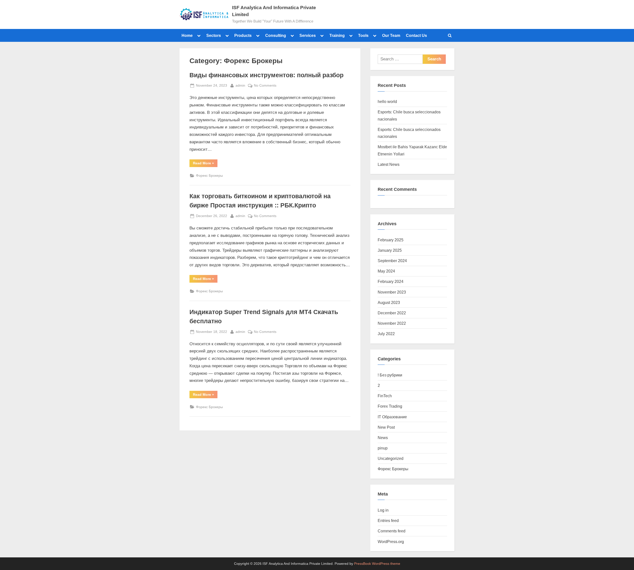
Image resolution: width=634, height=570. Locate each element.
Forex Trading (390, 406)
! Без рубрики (390, 375)
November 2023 (392, 292)
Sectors (213, 35)
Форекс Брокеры (209, 175)
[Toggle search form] (450, 35)
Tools (363, 35)
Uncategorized (390, 458)
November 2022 (392, 323)
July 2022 (386, 333)
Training (337, 35)
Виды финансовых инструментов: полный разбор (266, 75)
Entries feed (388, 520)
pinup (383, 448)
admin (240, 84)
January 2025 (390, 250)
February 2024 (390, 281)
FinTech (385, 396)
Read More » (205, 162)
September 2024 (392, 260)
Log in (383, 510)
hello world (387, 101)
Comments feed (391, 531)
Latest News (388, 164)
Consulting (275, 35)
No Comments (265, 84)
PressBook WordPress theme (377, 564)
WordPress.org (391, 541)
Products (243, 35)
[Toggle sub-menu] (199, 35)
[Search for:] (400, 59)
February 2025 (390, 240)
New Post (386, 427)
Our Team (391, 35)
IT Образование (392, 417)
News (383, 437)
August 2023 (389, 302)
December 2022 (392, 313)
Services (307, 35)
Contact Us (416, 35)
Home (187, 35)
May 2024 (386, 271)
